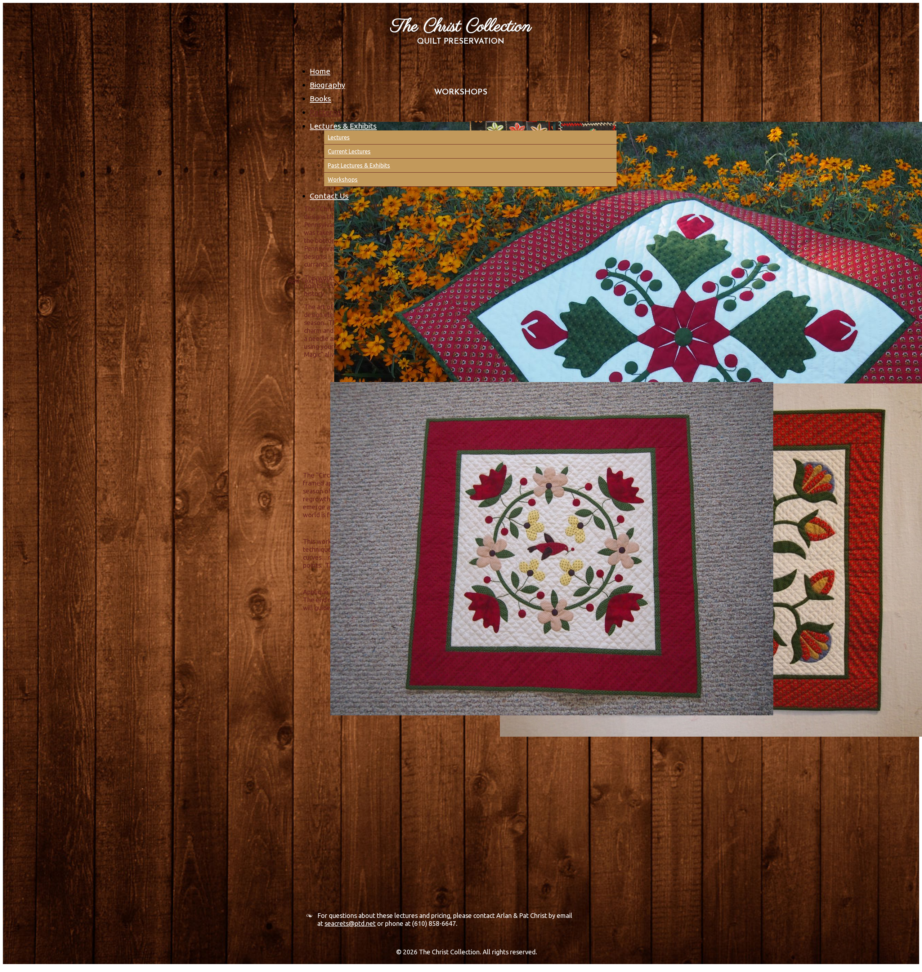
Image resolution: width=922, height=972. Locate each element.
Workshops (343, 179)
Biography (327, 84)
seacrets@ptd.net (350, 923)
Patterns (325, 112)
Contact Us (329, 195)
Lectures (339, 137)
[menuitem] (463, 69)
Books (320, 98)
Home (320, 71)
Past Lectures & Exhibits (359, 165)
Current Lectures (349, 151)
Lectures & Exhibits (343, 125)
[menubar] (464, 131)
